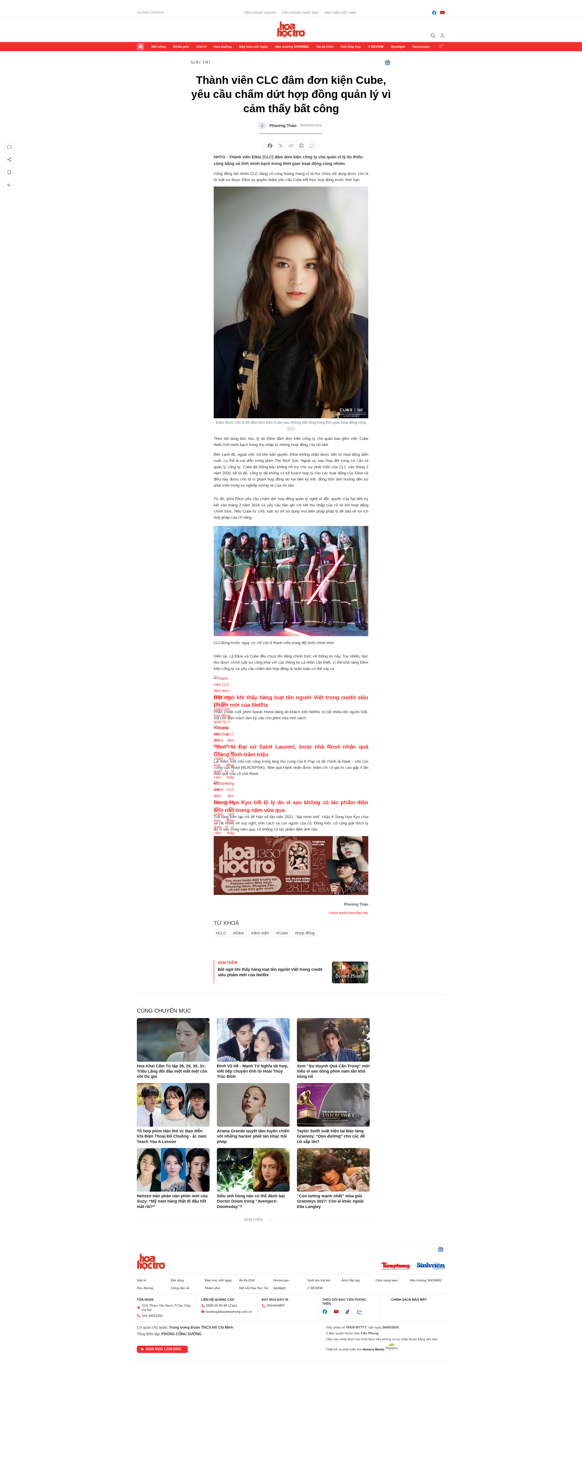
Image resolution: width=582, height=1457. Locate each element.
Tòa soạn (145, 1299)
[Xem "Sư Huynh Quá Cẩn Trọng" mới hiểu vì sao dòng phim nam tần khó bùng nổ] (333, 1040)
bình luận (311, 145)
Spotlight (398, 46)
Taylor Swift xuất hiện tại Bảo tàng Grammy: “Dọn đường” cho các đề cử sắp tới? (331, 1136)
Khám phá (181, 46)
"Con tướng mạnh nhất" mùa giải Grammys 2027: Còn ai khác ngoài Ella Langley (330, 1201)
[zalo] (362, 1312)
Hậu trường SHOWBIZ (292, 46)
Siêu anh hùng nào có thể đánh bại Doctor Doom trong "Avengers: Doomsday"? (251, 1201)
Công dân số (180, 1288)
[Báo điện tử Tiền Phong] (395, 1267)
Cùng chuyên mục (164, 1011)
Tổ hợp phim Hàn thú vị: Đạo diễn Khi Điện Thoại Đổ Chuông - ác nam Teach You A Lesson (171, 1136)
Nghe (9, 147)
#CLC (221, 933)
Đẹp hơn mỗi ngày (253, 46)
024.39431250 (152, 1316)
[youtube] (442, 12)
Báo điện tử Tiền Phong (291, 29)
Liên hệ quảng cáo (217, 1299)
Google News (387, 62)
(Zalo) (232, 1305)
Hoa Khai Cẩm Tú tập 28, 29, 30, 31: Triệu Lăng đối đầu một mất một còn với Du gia (172, 1071)
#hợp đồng (305, 933)
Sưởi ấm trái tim (318, 1280)
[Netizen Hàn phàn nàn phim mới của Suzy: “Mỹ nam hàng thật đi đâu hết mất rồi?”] (173, 1170)
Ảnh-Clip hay (351, 46)
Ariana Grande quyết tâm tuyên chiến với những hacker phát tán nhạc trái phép (253, 1136)
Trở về (9, 185)
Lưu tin (9, 172)
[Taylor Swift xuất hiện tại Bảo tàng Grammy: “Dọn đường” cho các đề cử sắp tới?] (333, 1105)
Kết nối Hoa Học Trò (253, 1288)
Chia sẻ (9, 159)
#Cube (282, 933)
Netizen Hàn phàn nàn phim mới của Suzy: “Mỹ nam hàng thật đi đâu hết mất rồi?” (172, 1201)
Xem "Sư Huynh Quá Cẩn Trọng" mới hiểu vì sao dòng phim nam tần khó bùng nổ (333, 1071)
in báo (301, 145)
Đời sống (159, 46)
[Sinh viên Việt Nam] (431, 1267)
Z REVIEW (376, 46)
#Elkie (238, 933)
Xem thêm (441, 46)
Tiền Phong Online (259, 13)
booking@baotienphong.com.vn (229, 1311)
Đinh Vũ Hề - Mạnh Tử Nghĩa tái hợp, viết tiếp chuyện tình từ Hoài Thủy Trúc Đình (252, 1071)
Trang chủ (140, 46)
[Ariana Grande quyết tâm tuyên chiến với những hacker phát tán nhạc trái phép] (253, 1105)
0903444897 (276, 1305)
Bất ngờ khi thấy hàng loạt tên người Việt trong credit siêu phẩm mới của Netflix (270, 972)
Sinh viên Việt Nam (340, 13)
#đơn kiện (260, 933)
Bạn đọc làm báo (163, 1349)
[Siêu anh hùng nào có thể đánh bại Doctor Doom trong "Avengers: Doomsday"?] (253, 1170)
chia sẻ (270, 145)
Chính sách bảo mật (409, 1299)
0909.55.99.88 (216, 1305)
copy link (291, 145)
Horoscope (421, 46)
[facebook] (434, 12)
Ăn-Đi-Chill (324, 46)
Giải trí (201, 46)
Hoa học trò (151, 1262)
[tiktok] (350, 1312)
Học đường (223, 46)
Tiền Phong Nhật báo (300, 13)
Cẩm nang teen (387, 1280)
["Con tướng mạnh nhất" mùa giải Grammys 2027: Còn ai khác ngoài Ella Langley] (333, 1170)
